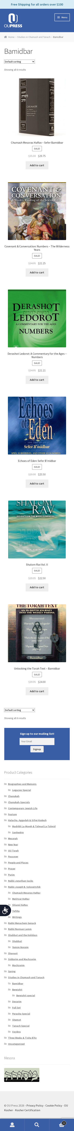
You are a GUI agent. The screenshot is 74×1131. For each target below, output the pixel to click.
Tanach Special (20, 1025)
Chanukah (13, 796)
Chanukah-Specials (19, 802)
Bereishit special (25, 995)
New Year (13, 844)
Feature (12, 814)
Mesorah (13, 838)
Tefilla (16, 911)
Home (11, 37)
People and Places (18, 862)
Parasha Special (21, 1013)
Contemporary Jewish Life (22, 808)
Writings (17, 917)
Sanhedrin (18, 832)
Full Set (16, 1007)
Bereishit (17, 989)
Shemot (16, 1019)
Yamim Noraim (20, 947)
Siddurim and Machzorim (22, 959)
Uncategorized (16, 1043)
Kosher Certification (27, 1110)
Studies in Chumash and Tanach (33, 37)
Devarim (17, 1001)
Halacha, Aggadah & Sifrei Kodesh (27, 820)
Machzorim (18, 965)
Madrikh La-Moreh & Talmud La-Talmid (34, 826)
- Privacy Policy (34, 1105)
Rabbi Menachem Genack (22, 923)
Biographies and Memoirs (22, 784)
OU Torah (13, 850)
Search (37, 1125)
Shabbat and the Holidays (22, 935)
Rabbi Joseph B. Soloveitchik (24, 886)
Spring (11, 971)
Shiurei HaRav (20, 905)
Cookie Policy (53, 1105)
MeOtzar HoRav (20, 898)
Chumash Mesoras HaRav (26, 892)
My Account (12, 1125)
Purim (11, 874)
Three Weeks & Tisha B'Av (22, 1037)
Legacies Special (21, 790)
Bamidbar (17, 983)
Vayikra (16, 1031)
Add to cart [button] (37, 165)
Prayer (11, 868)
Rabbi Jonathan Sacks (20, 880)
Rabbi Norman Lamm (20, 929)
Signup (37, 749)
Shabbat (17, 941)
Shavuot (13, 953)
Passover (13, 856)
